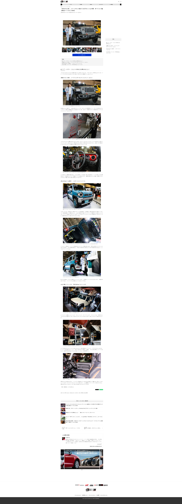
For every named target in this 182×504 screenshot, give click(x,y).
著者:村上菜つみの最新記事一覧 (95, 446)
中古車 (81, 4)
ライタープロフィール (103, 495)
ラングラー (76, 392)
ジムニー (68, 392)
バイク (71, 4)
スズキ (61, 392)
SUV (65, 392)
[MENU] (120, 1)
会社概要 (97, 495)
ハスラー (79, 392)
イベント (64, 6)
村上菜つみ (79, 12)
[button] (120, 4)
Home (91, 4)
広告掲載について (85, 495)
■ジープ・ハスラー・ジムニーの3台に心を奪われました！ (72, 60)
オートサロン (69, 6)
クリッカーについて (78, 495)
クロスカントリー (72, 392)
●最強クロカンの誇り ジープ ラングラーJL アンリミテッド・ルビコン (75, 62)
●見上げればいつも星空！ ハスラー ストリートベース (72, 63)
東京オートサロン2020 (84, 392)
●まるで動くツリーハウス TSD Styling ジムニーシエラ (72, 64)
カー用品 (111, 4)
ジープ (64, 392)
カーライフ (101, 4)
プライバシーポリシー (92, 495)
